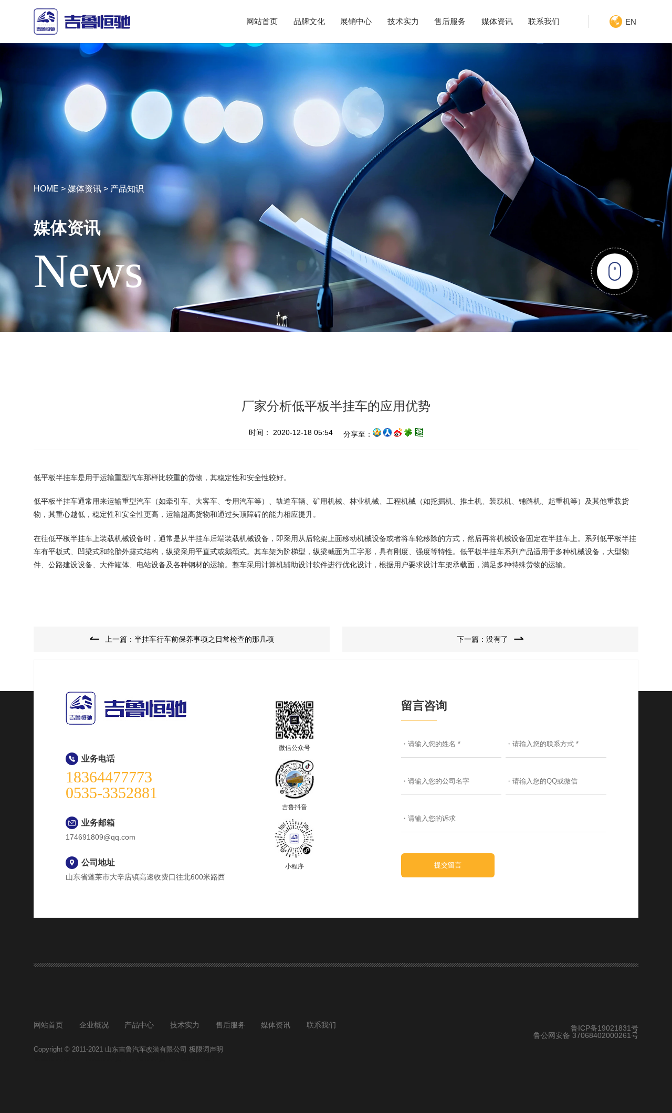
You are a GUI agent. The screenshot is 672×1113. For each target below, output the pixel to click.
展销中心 (356, 21)
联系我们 (544, 21)
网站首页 (262, 21)
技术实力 (403, 21)
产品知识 (127, 188)
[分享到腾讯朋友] (408, 434)
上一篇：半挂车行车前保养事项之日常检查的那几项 (189, 639)
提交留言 (447, 865)
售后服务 (450, 21)
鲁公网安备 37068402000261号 (585, 1035)
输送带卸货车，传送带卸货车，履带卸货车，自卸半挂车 (125, 1057)
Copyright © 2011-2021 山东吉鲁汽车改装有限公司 (111, 1049)
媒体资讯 (497, 21)
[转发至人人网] (387, 434)
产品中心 (139, 1025)
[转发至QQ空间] (377, 434)
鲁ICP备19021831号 (604, 1028)
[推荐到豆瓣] (419, 434)
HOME (46, 188)
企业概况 (94, 1025)
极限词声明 (206, 1049)
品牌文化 (309, 21)
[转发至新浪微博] (398, 434)
